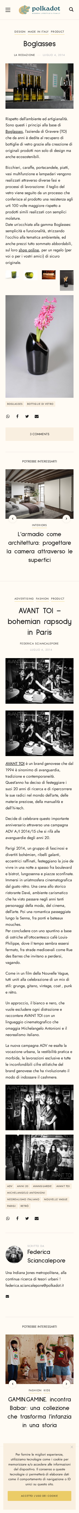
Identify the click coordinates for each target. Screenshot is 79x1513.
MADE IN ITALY (38, 32)
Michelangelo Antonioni (26, 1193)
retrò (25, 1206)
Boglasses (14, 131)
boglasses (15, 404)
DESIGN (19, 32)
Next (66, 519)
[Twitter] (27, 416)
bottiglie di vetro (40, 404)
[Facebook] (17, 416)
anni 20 (23, 1186)
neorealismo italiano (23, 1199)
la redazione (24, 55)
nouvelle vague (56, 1199)
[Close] (72, 1447)
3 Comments (39, 434)
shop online (29, 250)
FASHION (42, 599)
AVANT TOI (15, 763)
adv (10, 1186)
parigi (11, 1206)
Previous (12, 519)
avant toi (63, 1186)
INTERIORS (39, 525)
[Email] (37, 416)
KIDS (47, 1390)
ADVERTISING (24, 599)
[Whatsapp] (8, 416)
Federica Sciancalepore (39, 644)
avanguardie (42, 1186)
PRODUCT (57, 32)
